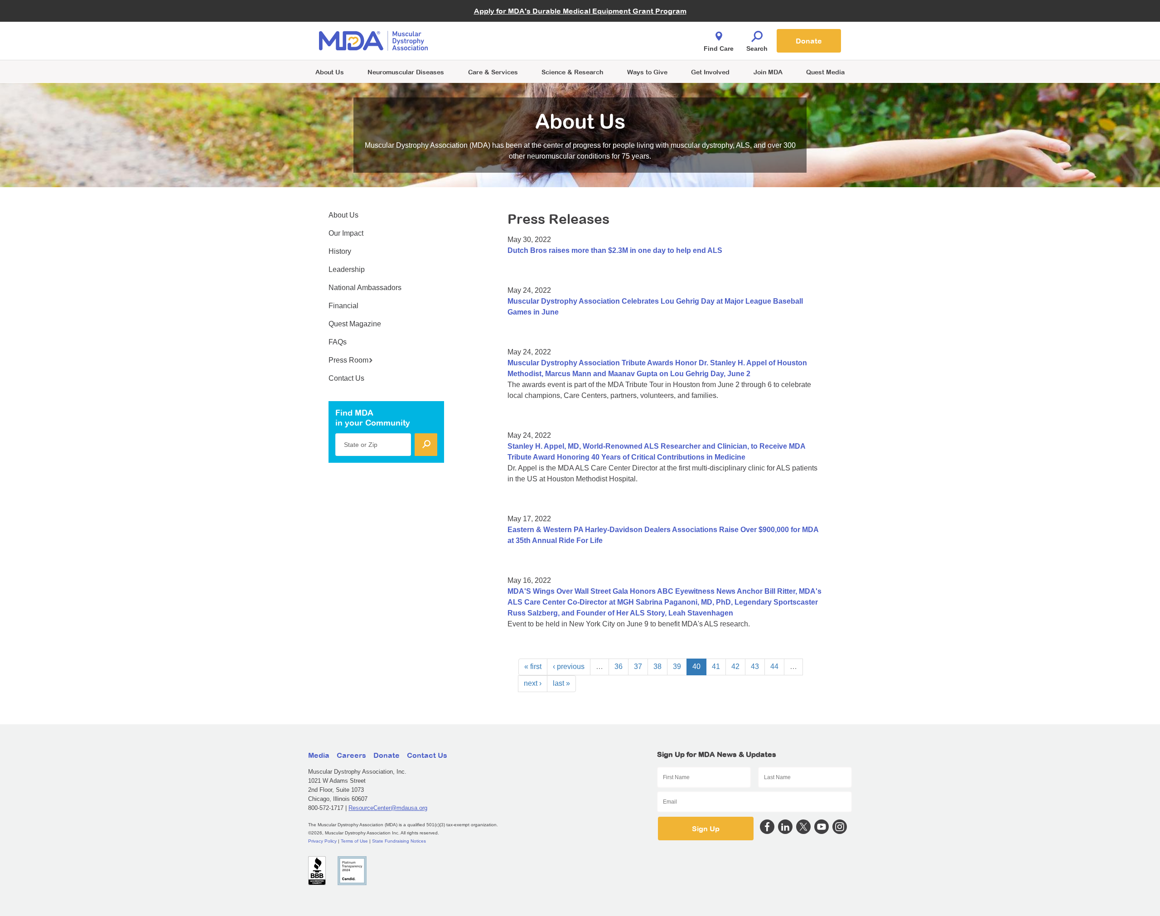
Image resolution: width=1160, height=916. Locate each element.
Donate (809, 41)
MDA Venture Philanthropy (624, 29)
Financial (343, 306)
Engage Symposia (489, 25)
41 (716, 666)
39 (677, 666)
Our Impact (346, 233)
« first (532, 666)
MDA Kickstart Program (621, 45)
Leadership (347, 269)
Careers (351, 755)
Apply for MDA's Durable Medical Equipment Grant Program (580, 11)
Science (572, 72)
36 (618, 666)
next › (532, 683)
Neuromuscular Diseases (405, 72)
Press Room (348, 360)
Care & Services (493, 72)
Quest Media (825, 72)
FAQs (338, 342)
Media (318, 755)
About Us (329, 72)
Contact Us (346, 378)
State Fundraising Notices (399, 840)
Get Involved (710, 72)
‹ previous (569, 666)
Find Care (719, 48)
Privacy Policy (322, 840)
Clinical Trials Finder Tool (498, 29)
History (340, 251)
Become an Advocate (493, 22)
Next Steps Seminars (493, 41)
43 (755, 666)
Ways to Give (647, 72)
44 (774, 666)
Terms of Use (354, 840)
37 (638, 666)
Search (757, 48)
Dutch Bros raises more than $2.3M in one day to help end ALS (615, 250)
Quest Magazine (355, 324)
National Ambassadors (365, 287)
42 (735, 666)
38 (657, 666)
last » (561, 683)
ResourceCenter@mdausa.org (387, 808)
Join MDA (768, 72)
